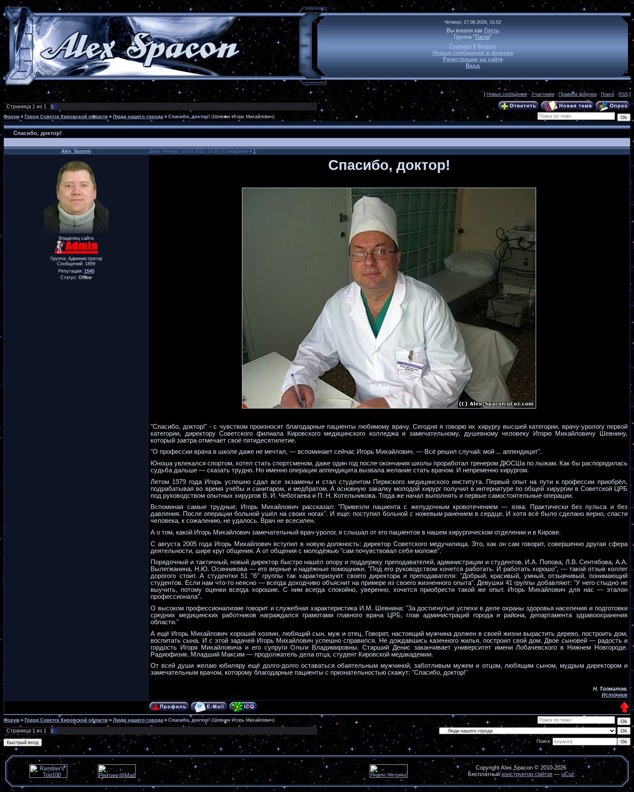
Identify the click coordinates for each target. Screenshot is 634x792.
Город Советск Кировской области (66, 116)
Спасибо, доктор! (189, 116)
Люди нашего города (138, 116)
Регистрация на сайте (473, 59)
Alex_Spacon (76, 151)
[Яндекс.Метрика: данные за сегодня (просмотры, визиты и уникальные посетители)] (389, 771)
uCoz (568, 774)
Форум (486, 46)
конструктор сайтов (527, 774)
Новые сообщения (506, 94)
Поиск (607, 94)
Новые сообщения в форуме (473, 53)
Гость (491, 30)
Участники (542, 94)
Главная (460, 46)
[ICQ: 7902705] (243, 706)
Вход (473, 66)
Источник (615, 695)
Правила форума (577, 94)
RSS (623, 94)
